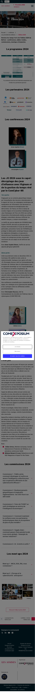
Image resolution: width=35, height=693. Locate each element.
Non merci (17, 351)
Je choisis (17, 346)
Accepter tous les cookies (17, 356)
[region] (17, 345)
